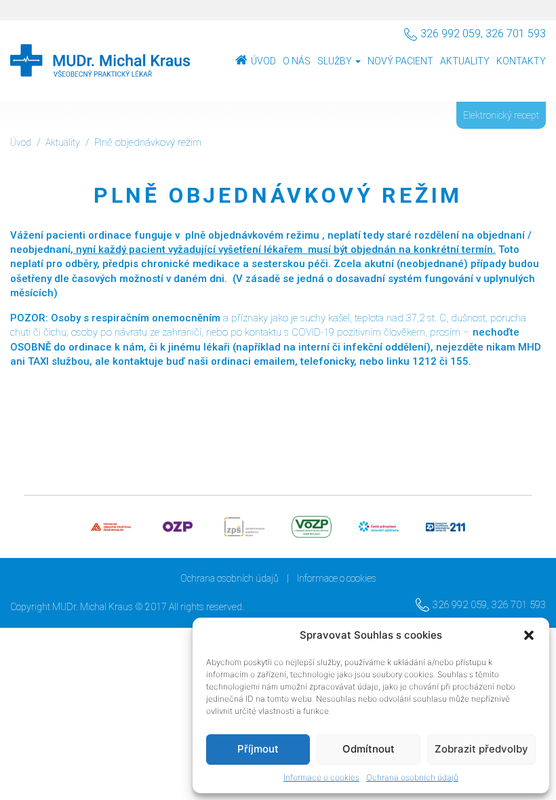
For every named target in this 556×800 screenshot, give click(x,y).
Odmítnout (368, 748)
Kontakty (521, 61)
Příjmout (258, 748)
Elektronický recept (501, 115)
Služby (335, 61)
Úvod (263, 61)
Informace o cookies (321, 777)
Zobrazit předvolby (481, 748)
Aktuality (465, 61)
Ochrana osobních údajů (412, 777)
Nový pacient (400, 61)
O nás (297, 61)
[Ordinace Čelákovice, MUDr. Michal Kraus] (100, 61)
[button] (529, 635)
